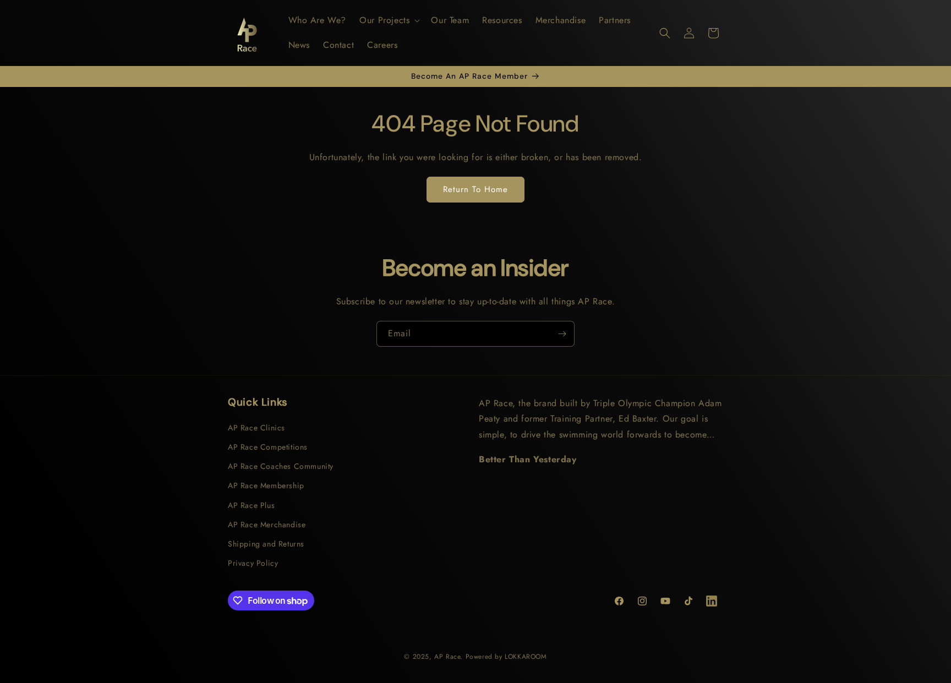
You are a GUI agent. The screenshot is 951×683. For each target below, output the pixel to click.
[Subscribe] (562, 334)
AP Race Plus (251, 505)
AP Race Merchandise (266, 524)
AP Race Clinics (256, 427)
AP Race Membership (266, 485)
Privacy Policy (253, 563)
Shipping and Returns (266, 543)
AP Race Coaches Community (281, 466)
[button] (388, 20)
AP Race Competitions (268, 446)
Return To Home (475, 189)
